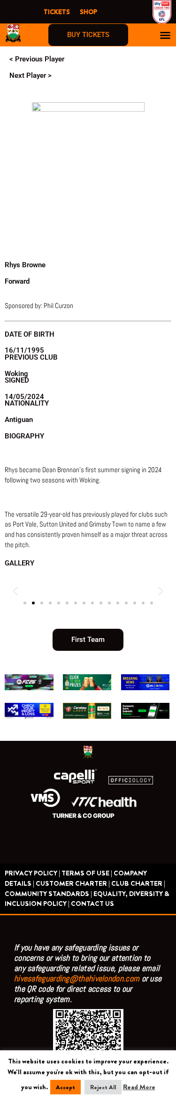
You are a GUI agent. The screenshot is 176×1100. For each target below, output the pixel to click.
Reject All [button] (103, 1087)
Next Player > (30, 75)
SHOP (88, 11)
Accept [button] (65, 1087)
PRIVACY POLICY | (32, 873)
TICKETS (57, 11)
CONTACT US (92, 904)
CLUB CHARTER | (138, 884)
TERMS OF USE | (86, 873)
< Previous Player (36, 59)
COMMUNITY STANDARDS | (48, 894)
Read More (139, 1087)
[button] (165, 35)
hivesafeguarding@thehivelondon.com (76, 978)
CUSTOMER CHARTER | (73, 884)
